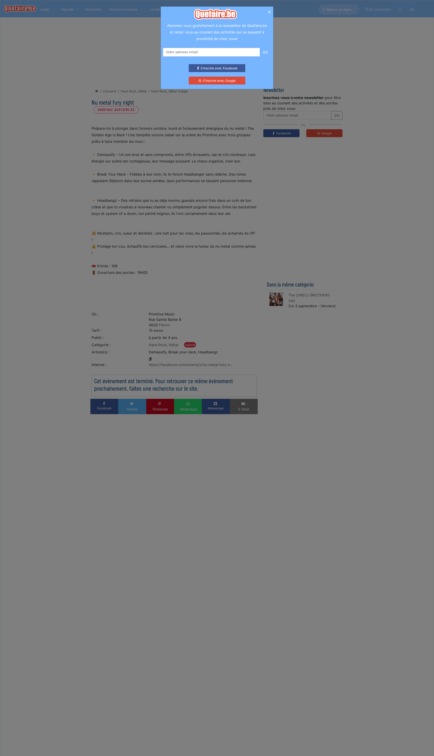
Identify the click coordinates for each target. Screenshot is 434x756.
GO (265, 52)
